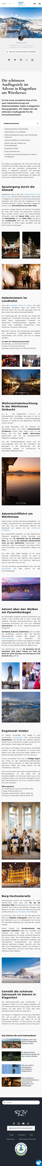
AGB (31, 1135)
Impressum (22, 1135)
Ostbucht (32, 414)
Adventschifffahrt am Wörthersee (17, 140)
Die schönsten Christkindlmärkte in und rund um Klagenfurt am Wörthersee (30, 1082)
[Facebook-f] (14, 1123)
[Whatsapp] (28, 1123)
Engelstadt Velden (11, 148)
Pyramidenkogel (8, 638)
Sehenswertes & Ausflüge (26, 52)
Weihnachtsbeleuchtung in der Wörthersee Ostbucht (21, 136)
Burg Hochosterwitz (12, 151)
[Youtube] (23, 1123)
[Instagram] (18, 1123)
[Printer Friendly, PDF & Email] (32, 61)
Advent (12, 52)
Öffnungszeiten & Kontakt (27, 1139)
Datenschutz (10, 1139)
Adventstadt (17, 737)
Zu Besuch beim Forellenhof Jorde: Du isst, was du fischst (31, 1054)
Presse (11, 1135)
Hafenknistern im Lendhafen (15, 132)
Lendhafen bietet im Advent (21, 305)
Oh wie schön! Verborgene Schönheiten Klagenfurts (27, 1068)
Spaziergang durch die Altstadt (16, 129)
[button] (39, 3)
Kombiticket (8, 569)
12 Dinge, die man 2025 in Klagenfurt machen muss (29, 1041)
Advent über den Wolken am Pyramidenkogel (15, 144)
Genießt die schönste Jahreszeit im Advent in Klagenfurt (21, 156)
